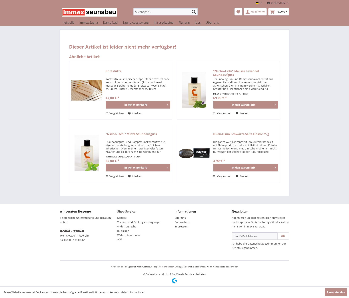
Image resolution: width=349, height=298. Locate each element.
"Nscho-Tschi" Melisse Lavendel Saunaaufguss (236, 73)
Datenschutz (182, 222)
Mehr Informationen (133, 292)
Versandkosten (166, 266)
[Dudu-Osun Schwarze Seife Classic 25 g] (194, 153)
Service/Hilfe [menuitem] (278, 3)
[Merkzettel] (238, 11)
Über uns (180, 217)
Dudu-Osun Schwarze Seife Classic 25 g (241, 134)
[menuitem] (165, 11)
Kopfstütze (113, 71)
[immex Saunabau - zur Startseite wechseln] (89, 12)
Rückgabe (123, 231)
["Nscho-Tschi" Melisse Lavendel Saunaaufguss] (194, 90)
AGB (119, 239)
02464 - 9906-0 (72, 231)
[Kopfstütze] (86, 90)
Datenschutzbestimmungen (264, 243)
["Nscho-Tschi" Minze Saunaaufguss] (86, 153)
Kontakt (122, 217)
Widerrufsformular (128, 235)
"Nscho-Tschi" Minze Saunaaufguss (131, 134)
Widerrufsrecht (126, 226)
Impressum (181, 226)
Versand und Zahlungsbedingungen (139, 222)
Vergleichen (116, 113)
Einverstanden (336, 292)
